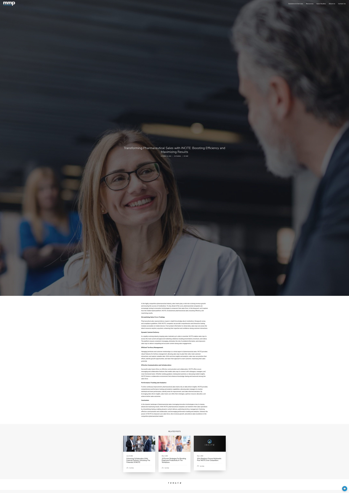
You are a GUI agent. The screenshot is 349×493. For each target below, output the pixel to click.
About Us (332, 4)
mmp (187, 156)
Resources (310, 4)
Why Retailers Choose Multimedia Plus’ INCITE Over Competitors (209, 459)
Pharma (178, 156)
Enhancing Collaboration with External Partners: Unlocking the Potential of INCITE (138, 460)
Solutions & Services (295, 4)
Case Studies (321, 4)
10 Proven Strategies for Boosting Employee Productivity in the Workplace (174, 460)
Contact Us (342, 4)
